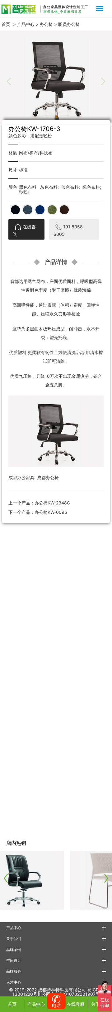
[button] (56, 116)
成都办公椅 (48, 477)
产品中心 (26, 24)
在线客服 (75, 1004)
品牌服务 (13, 971)
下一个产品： (37, 512)
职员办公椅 (69, 24)
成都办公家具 (21, 477)
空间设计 (13, 960)
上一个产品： (39, 502)
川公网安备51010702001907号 (68, 994)
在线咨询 (24, 230)
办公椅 (46, 24)
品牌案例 (13, 949)
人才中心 (13, 982)
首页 (6, 24)
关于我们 (13, 938)
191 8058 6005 (68, 230)
